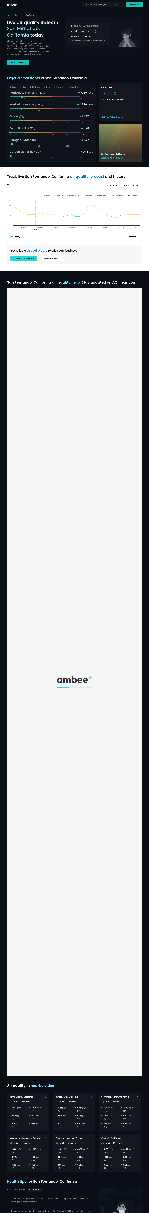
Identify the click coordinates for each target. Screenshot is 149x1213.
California (18, 15)
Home (9, 15)
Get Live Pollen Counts (112, 117)
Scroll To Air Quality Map (113, 158)
